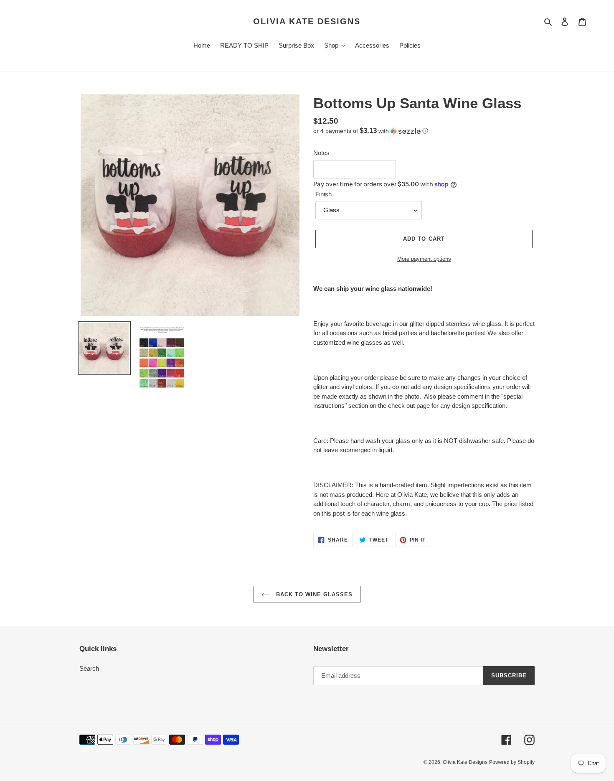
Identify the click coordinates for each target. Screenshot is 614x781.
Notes (321, 152)
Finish (323, 194)
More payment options (424, 259)
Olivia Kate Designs (306, 21)
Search (89, 668)
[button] (370, 131)
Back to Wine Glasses (313, 594)
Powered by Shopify (512, 762)
